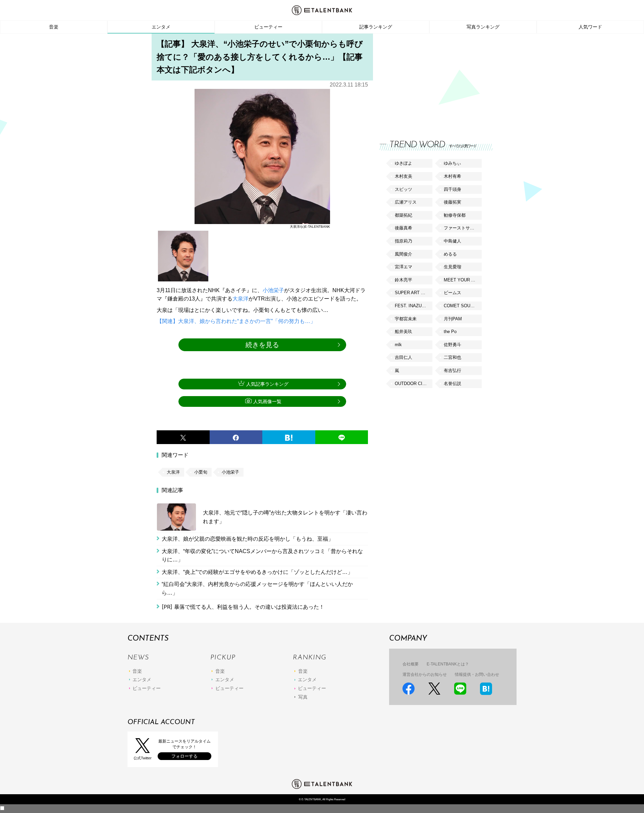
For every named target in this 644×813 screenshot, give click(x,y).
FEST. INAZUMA (411, 305)
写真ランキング (483, 27)
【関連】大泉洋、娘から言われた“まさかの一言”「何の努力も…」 (236, 321)
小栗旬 (200, 472)
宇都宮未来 (406, 318)
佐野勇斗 (452, 344)
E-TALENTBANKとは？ (448, 664)
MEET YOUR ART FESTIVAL (462, 279)
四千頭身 (452, 189)
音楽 (53, 27)
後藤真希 (403, 227)
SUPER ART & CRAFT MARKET (413, 292)
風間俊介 (403, 254)
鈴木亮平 (403, 279)
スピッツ (403, 189)
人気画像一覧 (267, 401)
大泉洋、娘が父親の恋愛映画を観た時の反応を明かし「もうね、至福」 (247, 539)
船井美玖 (403, 331)
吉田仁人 (403, 357)
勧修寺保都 (455, 215)
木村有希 (452, 176)
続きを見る (262, 344)
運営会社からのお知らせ (424, 674)
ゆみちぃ (452, 163)
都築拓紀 (403, 215)
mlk (398, 344)
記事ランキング (375, 27)
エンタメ (161, 27)
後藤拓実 (452, 202)
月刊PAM (453, 318)
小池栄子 (273, 290)
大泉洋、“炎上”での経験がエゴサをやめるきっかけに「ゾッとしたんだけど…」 (257, 572)
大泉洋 (240, 299)
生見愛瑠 (452, 266)
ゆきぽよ (403, 163)
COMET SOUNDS (461, 305)
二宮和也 (452, 357)
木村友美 (403, 176)
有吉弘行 (452, 370)
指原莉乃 (403, 240)
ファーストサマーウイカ (462, 227)
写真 (303, 697)
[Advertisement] (430, 80)
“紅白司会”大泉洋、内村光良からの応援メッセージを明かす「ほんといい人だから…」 (257, 588)
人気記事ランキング (267, 384)
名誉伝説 (452, 383)
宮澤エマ (403, 266)
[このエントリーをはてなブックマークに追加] (288, 437)
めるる (450, 254)
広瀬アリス (406, 202)
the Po (450, 331)
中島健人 (452, 240)
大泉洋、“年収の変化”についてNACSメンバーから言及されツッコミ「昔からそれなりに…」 (262, 555)
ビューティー (268, 27)
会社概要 (410, 664)
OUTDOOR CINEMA (413, 383)
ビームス (452, 292)
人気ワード (590, 27)
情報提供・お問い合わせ (477, 674)
